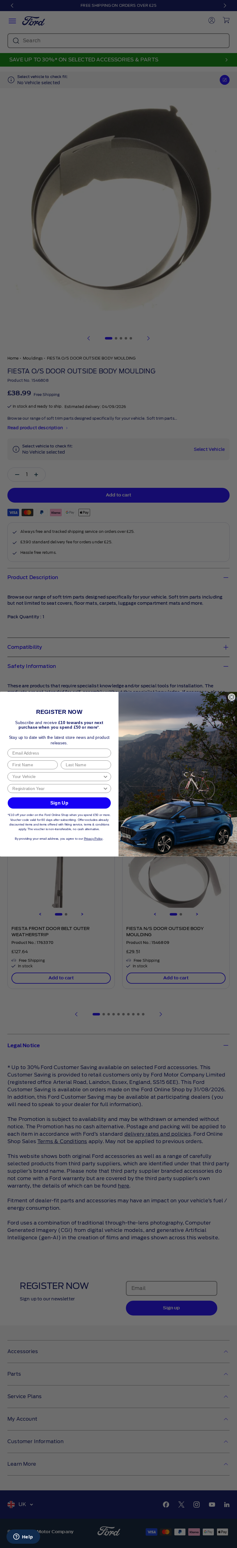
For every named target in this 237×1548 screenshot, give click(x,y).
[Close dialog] (232, 697)
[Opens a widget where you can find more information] (23, 1537)
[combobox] (57, 776)
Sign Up (59, 802)
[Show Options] (105, 776)
